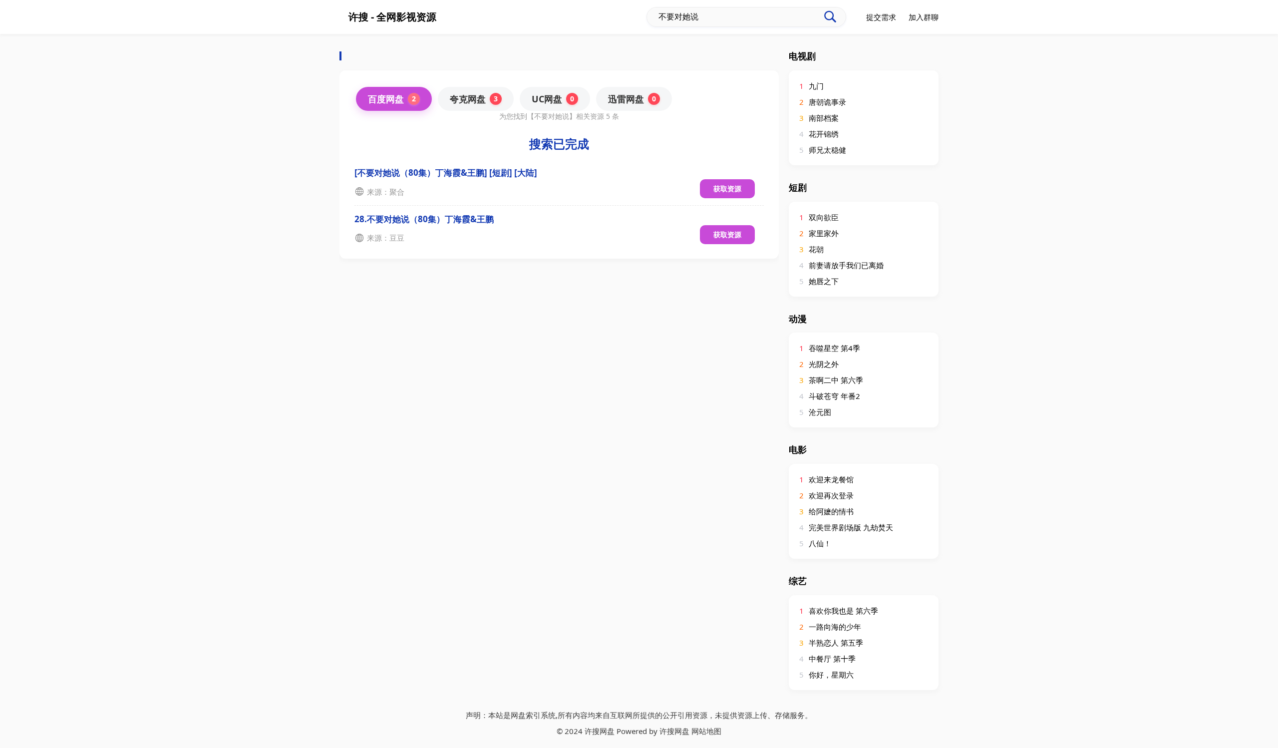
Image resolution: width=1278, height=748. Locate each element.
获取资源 (727, 188)
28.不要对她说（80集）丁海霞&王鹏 (424, 219)
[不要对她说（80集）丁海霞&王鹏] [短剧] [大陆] (445, 172)
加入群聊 (924, 17)
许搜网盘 (674, 731)
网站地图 (706, 731)
